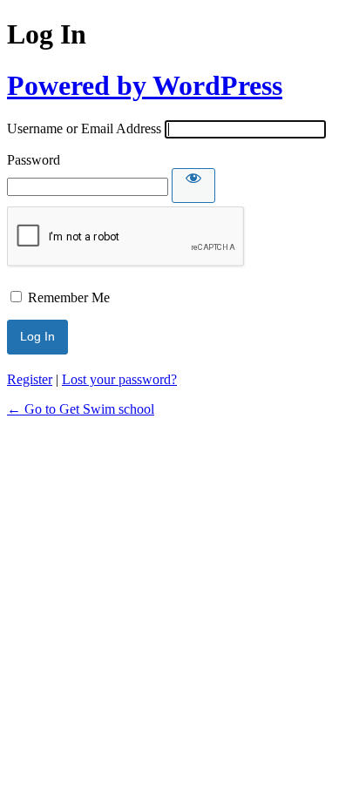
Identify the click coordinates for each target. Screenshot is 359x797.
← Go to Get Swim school (80, 409)
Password (33, 159)
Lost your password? (119, 379)
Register (29, 379)
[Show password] (193, 185)
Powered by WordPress (144, 85)
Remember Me (69, 297)
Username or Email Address (84, 128)
